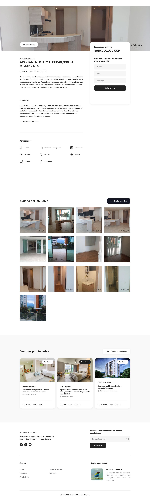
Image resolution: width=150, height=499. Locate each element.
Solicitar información (119, 201)
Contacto (53, 473)
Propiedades (24, 477)
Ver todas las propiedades (116, 351)
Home (22, 469)
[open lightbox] (33, 220)
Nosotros (23, 473)
